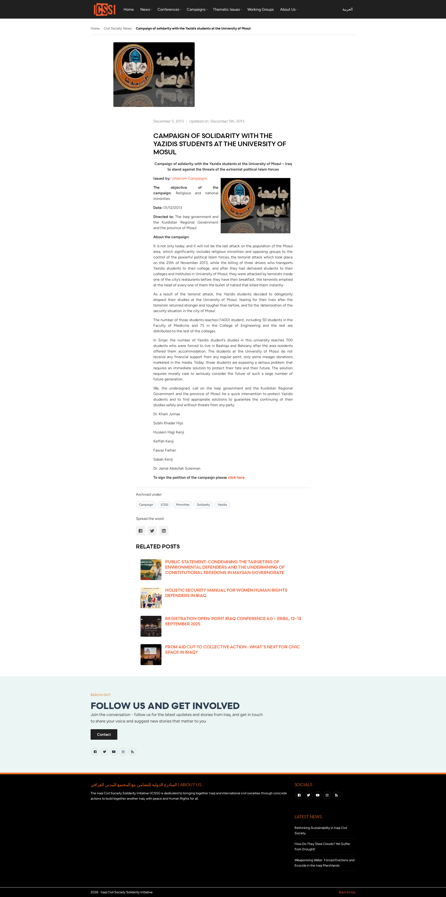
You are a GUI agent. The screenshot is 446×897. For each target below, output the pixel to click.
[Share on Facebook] (140, 530)
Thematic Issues (226, 9)
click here (236, 477)
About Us (287, 9)
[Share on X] (152, 530)
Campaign (146, 504)
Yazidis (222, 504)
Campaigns (196, 9)
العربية (347, 9)
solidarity (203, 504)
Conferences (168, 9)
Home (129, 9)
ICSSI (164, 504)
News (145, 9)
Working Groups (260, 9)
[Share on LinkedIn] (163, 530)
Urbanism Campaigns (189, 178)
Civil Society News (118, 28)
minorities (182, 504)
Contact (104, 734)
